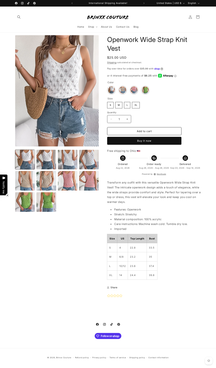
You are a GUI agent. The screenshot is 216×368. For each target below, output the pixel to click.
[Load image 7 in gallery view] (46, 181)
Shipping (111, 62)
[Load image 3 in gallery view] (67, 159)
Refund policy (82, 357)
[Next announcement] (144, 3)
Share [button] (114, 287)
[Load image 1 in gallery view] (25, 159)
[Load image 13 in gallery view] (46, 202)
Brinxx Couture (63, 357)
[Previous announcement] (72, 3)
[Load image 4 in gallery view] (89, 159)
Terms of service (118, 357)
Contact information (158, 357)
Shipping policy (137, 357)
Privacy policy (99, 357)
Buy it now (144, 140)
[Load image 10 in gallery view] (89, 181)
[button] (19, 17)
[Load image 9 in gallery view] (67, 181)
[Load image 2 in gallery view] (46, 159)
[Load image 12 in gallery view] (25, 202)
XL (135, 104)
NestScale (161, 174)
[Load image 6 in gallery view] (25, 181)
